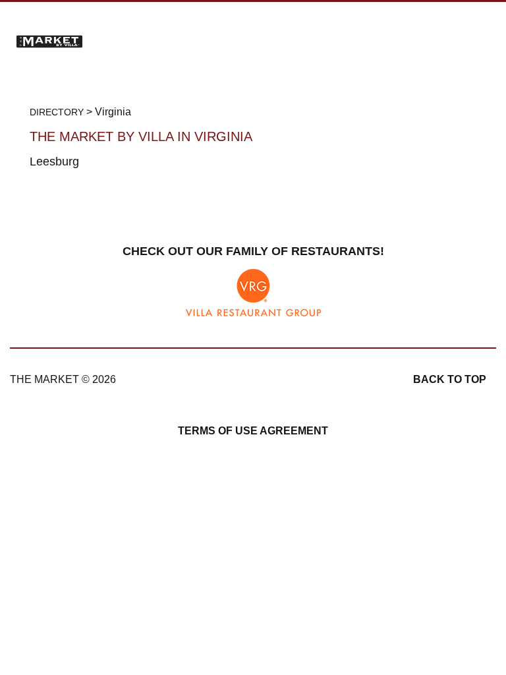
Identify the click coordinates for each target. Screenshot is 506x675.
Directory (57, 112)
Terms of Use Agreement (253, 430)
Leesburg (54, 161)
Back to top (449, 379)
